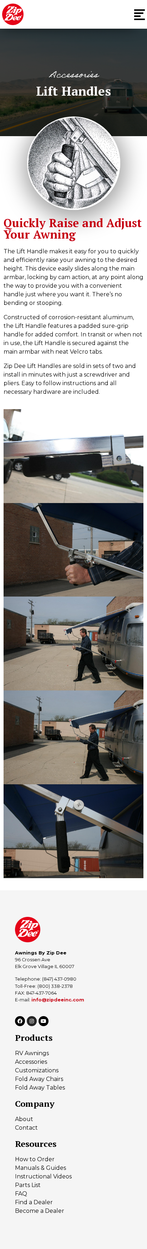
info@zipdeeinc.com (57, 999)
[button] (139, 14)
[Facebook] (20, 1021)
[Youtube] (44, 1021)
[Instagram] (32, 1021)
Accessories (73, 76)
